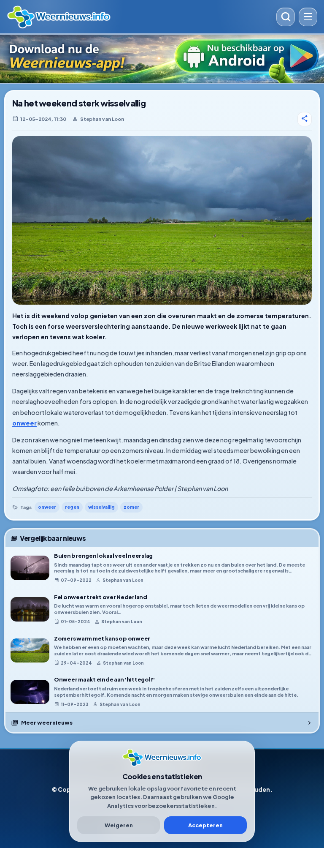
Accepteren (205, 825)
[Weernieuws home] (138, 17)
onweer (24, 423)
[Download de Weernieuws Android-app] (162, 59)
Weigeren (119, 825)
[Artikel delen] (304, 119)
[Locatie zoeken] (285, 17)
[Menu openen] (308, 17)
